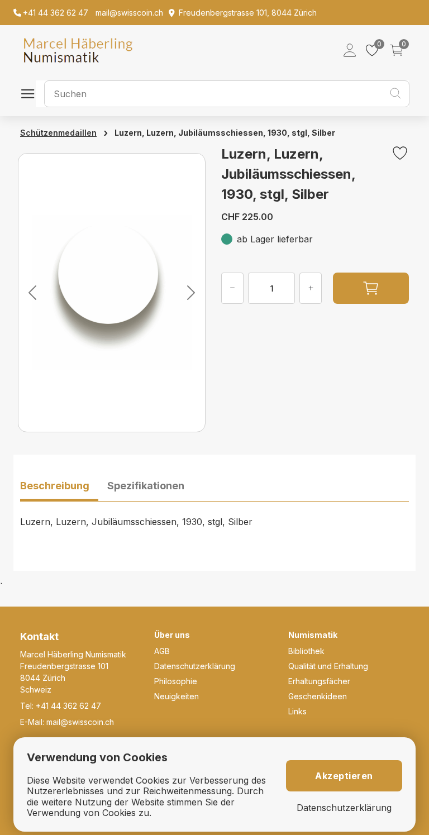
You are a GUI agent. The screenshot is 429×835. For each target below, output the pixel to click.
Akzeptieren (344, 775)
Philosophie (175, 681)
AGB (162, 651)
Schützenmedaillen (58, 132)
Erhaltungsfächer (319, 681)
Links (297, 711)
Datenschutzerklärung (194, 666)
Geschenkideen (317, 696)
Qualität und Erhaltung (328, 666)
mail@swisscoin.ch (80, 722)
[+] (310, 288)
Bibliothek (306, 651)
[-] (232, 288)
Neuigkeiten (176, 696)
